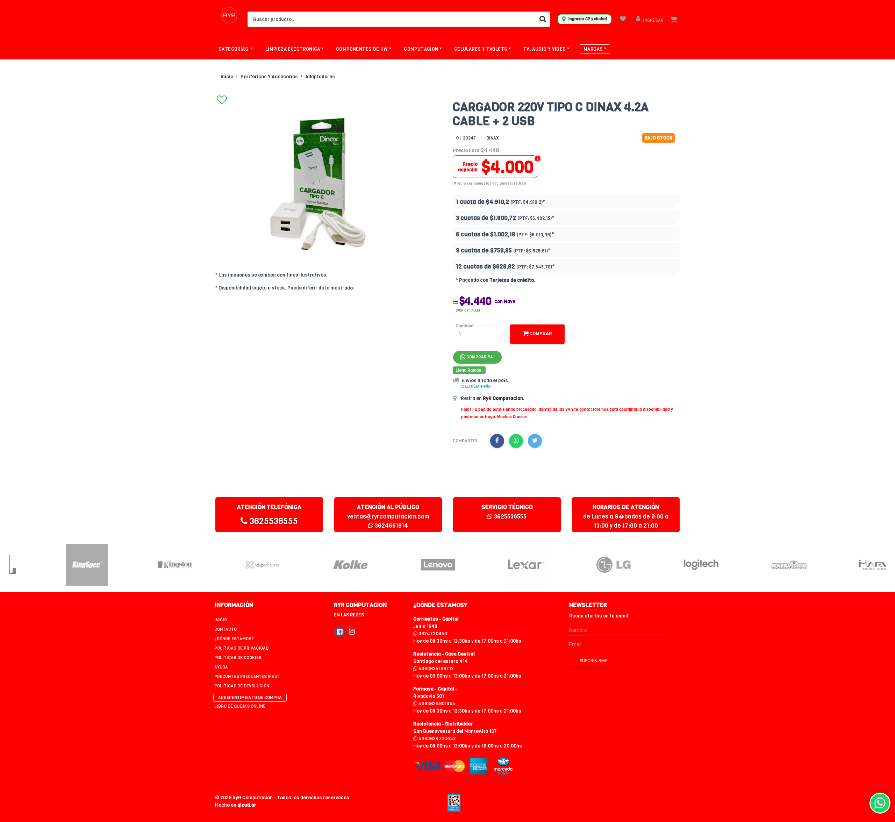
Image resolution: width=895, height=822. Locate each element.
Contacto (225, 629)
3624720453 (432, 633)
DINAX (492, 138)
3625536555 (273, 521)
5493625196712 (435, 668)
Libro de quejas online (239, 706)
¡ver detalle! (468, 310)
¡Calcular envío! (476, 386)
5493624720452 (436, 738)
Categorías (234, 49)
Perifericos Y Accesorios (269, 76)
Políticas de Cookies (238, 657)
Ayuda (221, 667)
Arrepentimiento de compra (250, 697)
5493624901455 (436, 703)
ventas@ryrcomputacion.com (388, 517)
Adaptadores (320, 76)
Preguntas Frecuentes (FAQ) (246, 676)
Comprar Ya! (480, 357)
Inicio (227, 76)
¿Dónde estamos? (234, 639)
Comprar (540, 333)
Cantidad (464, 326)
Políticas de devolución (241, 686)
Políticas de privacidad (241, 648)
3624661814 (390, 526)
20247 (469, 138)
